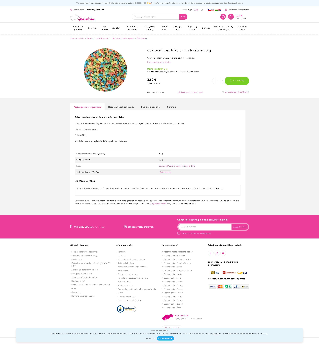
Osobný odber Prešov (173, 292)
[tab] (87, 106)
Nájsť (183, 17)
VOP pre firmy (124, 281)
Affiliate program (125, 285)
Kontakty (121, 251)
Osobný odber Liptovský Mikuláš (178, 270)
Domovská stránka (77, 38)
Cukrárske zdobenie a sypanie (122, 38)
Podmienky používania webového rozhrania (90, 284)
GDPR (74, 288)
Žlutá (193, 166)
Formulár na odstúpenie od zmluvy (133, 278)
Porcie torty (76, 259)
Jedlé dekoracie (102, 38)
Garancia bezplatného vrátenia (131, 259)
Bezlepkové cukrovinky (81, 273)
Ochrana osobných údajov (83, 296)
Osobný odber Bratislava (174, 255)
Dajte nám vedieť (158, 203)
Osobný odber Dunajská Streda (177, 263)
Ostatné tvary (142, 38)
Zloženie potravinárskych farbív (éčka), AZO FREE (90, 264)
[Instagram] (217, 253)
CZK (190, 9)
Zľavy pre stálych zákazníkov (84, 277)
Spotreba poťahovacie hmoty (84, 255)
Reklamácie (123, 270)
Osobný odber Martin (173, 274)
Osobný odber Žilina (172, 307)
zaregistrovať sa (239, 227)
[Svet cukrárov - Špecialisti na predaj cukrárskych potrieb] (82, 17)
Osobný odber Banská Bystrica (177, 259)
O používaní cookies (126, 296)
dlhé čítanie (217, 333)
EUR (196, 9)
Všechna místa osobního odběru (179, 251)
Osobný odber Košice (173, 266)
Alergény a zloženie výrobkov (84, 269)
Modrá (170, 166)
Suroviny (90, 38)
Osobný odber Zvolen (173, 304)
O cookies (75, 292)
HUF (201, 9)
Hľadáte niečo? (78, 281)
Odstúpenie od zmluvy (127, 274)
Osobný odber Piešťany (174, 285)
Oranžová (178, 166)
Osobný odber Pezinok (173, 281)
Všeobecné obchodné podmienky (132, 266)
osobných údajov (205, 233)
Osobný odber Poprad (173, 289)
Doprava (121, 255)
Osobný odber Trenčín (173, 296)
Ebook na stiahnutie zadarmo (84, 251)
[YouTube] (223, 253)
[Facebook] (211, 253)
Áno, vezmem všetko (165, 338)
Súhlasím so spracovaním (196, 233)
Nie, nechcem (150, 338)
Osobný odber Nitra (172, 278)
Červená (162, 166)
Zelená (186, 166)
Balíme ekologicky (126, 263)
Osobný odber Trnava (173, 300)
